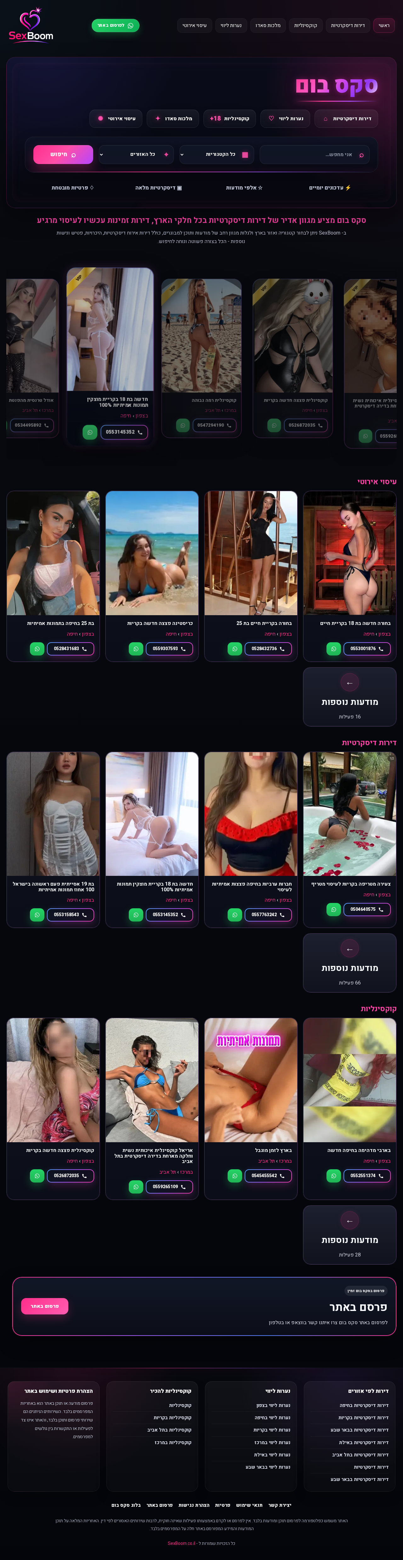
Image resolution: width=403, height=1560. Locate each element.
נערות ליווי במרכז (272, 1442)
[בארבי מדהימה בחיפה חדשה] (349, 1109)
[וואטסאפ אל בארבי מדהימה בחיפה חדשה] (333, 1176)
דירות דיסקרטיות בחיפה (364, 1405)
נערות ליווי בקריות (271, 1430)
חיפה (33, 410)
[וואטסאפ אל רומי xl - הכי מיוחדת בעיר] (180, 426)
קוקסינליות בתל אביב (169, 1430)
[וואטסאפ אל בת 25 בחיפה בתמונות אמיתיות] (37, 648)
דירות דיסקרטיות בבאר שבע (360, 1430)
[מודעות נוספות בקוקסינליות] (349, 1234)
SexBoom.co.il (181, 1543)
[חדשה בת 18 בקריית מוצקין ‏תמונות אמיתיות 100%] (152, 840)
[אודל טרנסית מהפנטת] (293, 358)
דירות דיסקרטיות (348, 25)
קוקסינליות (305, 25)
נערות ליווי (231, 25)
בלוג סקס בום (126, 1505)
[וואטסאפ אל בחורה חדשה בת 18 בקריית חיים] (333, 648)
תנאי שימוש (249, 1505)
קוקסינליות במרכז (173, 1442)
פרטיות (222, 1505)
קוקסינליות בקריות (172, 1417)
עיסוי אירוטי (195, 25)
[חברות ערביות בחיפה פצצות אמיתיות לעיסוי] (251, 840)
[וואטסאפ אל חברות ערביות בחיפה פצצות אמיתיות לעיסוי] (235, 915)
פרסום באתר (45, 1306)
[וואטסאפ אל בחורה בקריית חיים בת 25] (235, 648)
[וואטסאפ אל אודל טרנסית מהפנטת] (274, 425)
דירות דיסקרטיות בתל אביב (360, 1454)
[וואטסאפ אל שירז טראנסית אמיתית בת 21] (91, 425)
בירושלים (135, 410)
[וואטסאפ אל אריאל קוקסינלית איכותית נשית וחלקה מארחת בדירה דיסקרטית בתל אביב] (136, 1187)
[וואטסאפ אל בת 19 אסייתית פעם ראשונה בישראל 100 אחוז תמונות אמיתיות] (37, 915)
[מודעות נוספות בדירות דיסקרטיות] (349, 962)
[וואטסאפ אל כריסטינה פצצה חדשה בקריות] (136, 648)
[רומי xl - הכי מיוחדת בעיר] (201, 352)
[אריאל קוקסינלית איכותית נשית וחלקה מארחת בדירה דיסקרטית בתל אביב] (152, 1109)
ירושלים (115, 410)
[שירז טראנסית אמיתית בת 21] (110, 358)
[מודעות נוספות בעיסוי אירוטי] (349, 696)
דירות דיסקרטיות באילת (364, 1442)
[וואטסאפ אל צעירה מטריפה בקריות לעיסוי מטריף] (333, 909)
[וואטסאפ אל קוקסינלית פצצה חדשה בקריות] (37, 1176)
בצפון (47, 410)
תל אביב (304, 410)
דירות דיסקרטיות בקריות (363, 1417)
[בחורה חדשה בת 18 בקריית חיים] (349, 576)
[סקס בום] (31, 26)
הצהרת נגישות (194, 1505)
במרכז (321, 410)
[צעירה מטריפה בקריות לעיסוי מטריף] (349, 840)
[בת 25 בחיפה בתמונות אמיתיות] (53, 576)
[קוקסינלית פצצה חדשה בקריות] (53, 1109)
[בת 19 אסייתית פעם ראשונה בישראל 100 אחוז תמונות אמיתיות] (53, 840)
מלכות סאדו (268, 25)
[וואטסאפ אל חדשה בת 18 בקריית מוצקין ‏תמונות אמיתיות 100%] (365, 431)
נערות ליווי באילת (272, 1454)
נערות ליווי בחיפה (272, 1417)
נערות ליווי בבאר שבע (268, 1467)
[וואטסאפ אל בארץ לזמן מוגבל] (235, 1176)
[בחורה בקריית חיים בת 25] (251, 576)
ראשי (384, 25)
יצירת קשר (280, 1505)
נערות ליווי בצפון (273, 1405)
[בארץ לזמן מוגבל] (251, 1109)
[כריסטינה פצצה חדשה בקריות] (152, 576)
